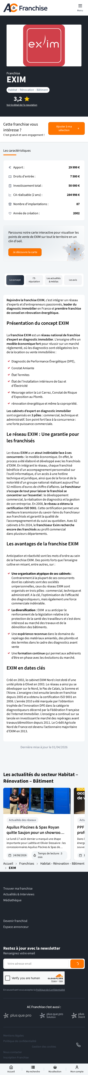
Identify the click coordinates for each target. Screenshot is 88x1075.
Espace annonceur (16, 927)
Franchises (26, 863)
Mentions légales (13, 1036)
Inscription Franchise (16, 1057)
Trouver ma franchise (18, 889)
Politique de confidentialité (19, 1041)
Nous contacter (12, 1052)
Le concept (15, 280)
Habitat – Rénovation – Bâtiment (28, 90)
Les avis (73, 280)
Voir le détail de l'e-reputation (22, 105)
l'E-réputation (34, 280)
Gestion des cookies (44, 1047)
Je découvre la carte (25, 252)
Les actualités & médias (54, 280)
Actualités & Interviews (18, 894)
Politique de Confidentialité (50, 990)
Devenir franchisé (15, 921)
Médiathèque (12, 900)
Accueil (8, 863)
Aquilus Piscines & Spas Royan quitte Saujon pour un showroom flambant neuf (35, 832)
